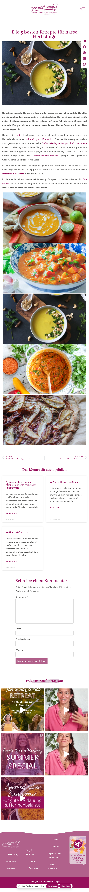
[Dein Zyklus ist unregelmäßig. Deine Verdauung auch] (66, 709)
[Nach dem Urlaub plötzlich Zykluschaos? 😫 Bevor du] (66, 754)
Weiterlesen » (11, 513)
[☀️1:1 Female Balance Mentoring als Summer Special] (22, 754)
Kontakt (55, 846)
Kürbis (19, 135)
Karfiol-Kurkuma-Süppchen (45, 155)
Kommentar (22, 597)
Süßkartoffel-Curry (17, 532)
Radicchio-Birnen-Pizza (13, 173)
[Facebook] (84, 47)
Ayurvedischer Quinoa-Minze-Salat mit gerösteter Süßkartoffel (21, 485)
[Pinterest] (84, 52)
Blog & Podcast (30, 852)
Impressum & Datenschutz (54, 855)
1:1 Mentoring (11, 854)
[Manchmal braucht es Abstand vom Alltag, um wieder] (22, 709)
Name (19, 629)
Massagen (11, 861)
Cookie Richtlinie (52, 866)
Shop (33, 861)
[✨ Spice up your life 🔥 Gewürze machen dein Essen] (22, 798)
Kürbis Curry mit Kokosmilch (39, 139)
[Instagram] (84, 41)
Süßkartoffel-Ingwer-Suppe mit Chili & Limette (64, 143)
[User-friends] (84, 64)
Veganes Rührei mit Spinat (64, 482)
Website (19, 650)
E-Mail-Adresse (23, 639)
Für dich (11, 868)
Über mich (33, 868)
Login (55, 839)
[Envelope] (84, 58)
